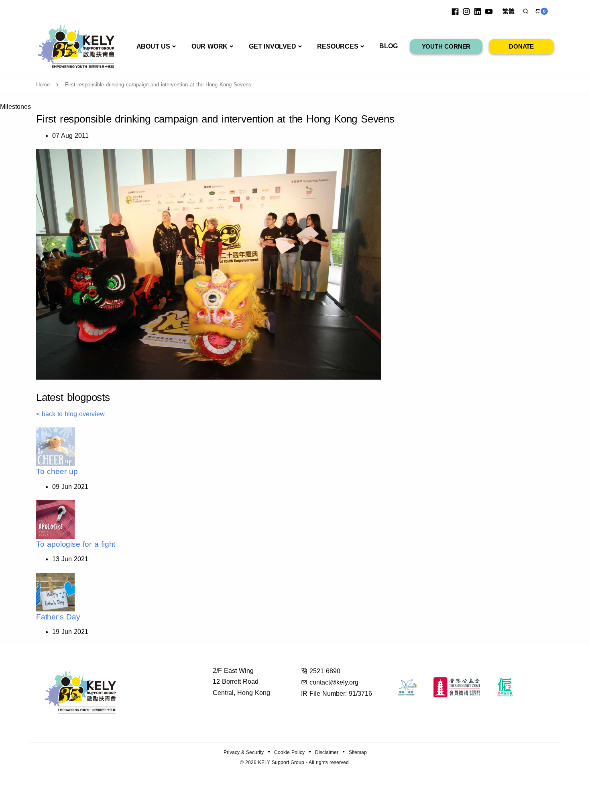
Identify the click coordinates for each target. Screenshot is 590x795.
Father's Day (58, 617)
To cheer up (57, 471)
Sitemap (358, 752)
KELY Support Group (281, 762)
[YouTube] (489, 11)
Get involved (272, 46)
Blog (388, 46)
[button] (526, 11)
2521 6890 (324, 671)
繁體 (509, 11)
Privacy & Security (244, 752)
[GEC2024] (505, 687)
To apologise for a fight (75, 544)
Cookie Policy (289, 752)
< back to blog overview (70, 414)
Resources (337, 46)
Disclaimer (326, 752)
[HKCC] (456, 687)
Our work (209, 46)
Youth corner (446, 46)
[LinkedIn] (478, 11)
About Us (153, 46)
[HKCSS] (407, 687)
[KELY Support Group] (76, 46)
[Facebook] (455, 11)
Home (43, 85)
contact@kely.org (333, 682)
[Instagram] (466, 11)
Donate (521, 46)
